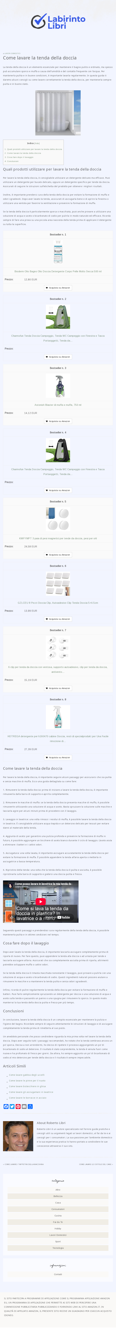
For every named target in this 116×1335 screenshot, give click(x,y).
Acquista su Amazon (59, 288)
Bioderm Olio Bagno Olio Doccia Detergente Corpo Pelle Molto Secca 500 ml (58, 271)
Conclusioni (11, 161)
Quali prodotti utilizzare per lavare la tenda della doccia (33, 149)
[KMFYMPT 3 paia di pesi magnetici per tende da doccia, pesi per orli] (58, 530)
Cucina (58, 1215)
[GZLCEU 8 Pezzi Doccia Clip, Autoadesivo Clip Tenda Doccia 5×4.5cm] (58, 595)
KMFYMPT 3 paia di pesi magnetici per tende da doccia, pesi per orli (58, 538)
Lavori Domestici (13, 53)
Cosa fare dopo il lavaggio (19, 157)
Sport (58, 1241)
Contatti (58, 1274)
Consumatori (58, 1209)
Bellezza (58, 1196)
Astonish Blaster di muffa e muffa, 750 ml (58, 405)
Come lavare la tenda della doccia (23, 153)
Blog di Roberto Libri (58, 21)
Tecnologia (58, 1248)
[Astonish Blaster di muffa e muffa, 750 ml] (58, 397)
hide (37, 143)
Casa (58, 1203)
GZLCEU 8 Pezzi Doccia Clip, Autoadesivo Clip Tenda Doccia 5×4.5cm (58, 603)
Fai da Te (58, 1222)
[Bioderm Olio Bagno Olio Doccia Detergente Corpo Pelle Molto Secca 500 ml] (58, 263)
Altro (58, 1190)
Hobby (58, 1228)
